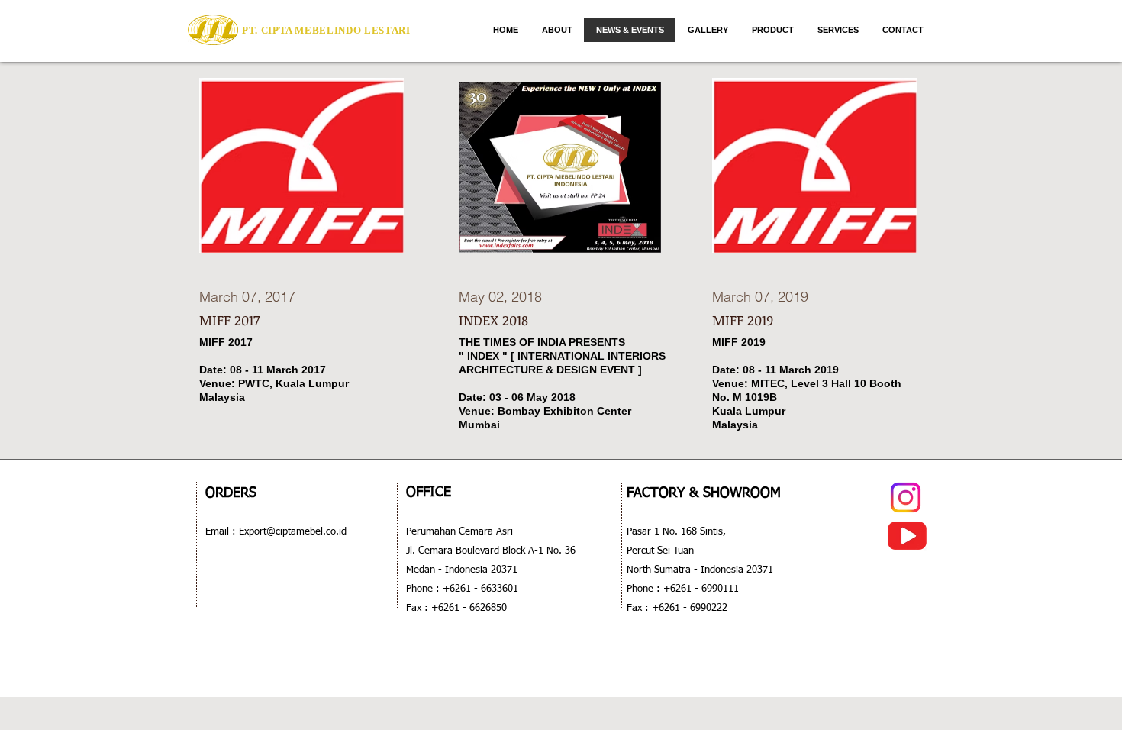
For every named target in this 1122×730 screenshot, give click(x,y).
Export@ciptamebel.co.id (291, 532)
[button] (772, 30)
